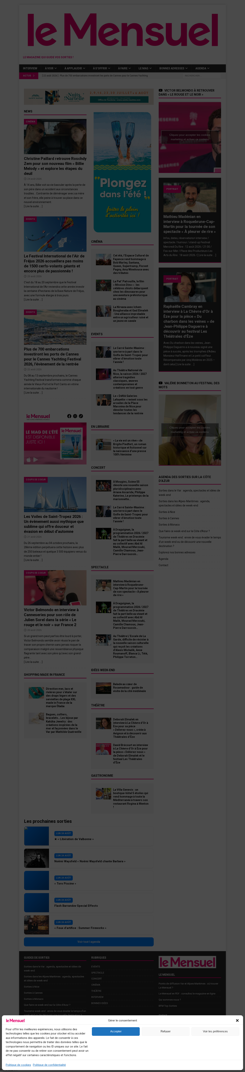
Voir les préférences (215, 1031)
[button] (237, 1020)
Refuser (166, 1031)
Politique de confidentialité (49, 1065)
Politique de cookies (18, 1065)
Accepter (116, 1031)
